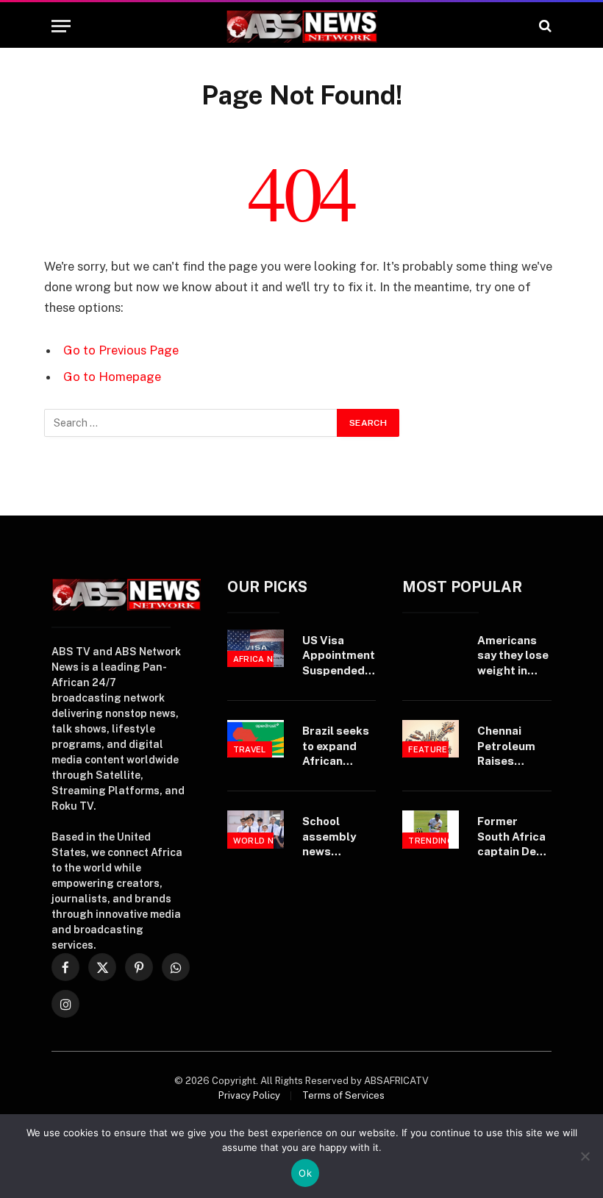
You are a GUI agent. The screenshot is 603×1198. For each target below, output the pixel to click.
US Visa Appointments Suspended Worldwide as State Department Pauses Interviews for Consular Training (342, 656)
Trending (431, 840)
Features (431, 749)
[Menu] (61, 26)
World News (263, 840)
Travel (249, 749)
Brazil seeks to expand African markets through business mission (335, 746)
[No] (584, 1156)
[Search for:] (191, 423)
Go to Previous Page (121, 350)
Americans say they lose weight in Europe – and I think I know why (513, 656)
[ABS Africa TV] (301, 26)
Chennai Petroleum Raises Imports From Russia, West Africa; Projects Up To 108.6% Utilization (512, 746)
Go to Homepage (112, 376)
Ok (305, 1173)
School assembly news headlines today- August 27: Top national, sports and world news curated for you (338, 837)
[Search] (544, 26)
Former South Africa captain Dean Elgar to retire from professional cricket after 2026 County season (513, 837)
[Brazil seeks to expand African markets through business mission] (255, 738)
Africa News (263, 659)
